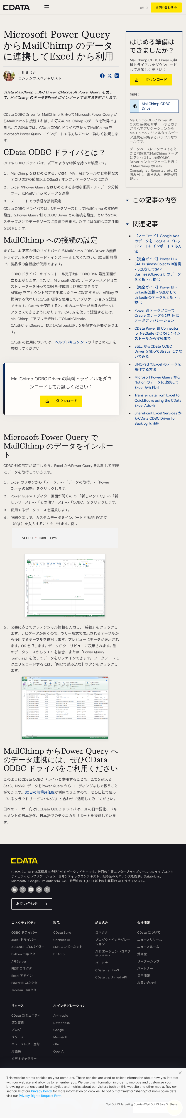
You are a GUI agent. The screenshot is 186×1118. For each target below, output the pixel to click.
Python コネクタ (23, 954)
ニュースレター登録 (25, 1044)
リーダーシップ (148, 961)
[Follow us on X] (109, 75)
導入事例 (17, 1023)
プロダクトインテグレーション (112, 942)
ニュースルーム (148, 947)
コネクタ (101, 932)
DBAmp (59, 954)
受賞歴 (142, 954)
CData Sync (62, 932)
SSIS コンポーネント (68, 947)
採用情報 (143, 976)
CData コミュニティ (26, 1015)
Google (58, 1030)
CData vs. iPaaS (107, 970)
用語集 (16, 1051)
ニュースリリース (149, 940)
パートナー (103, 963)
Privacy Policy (41, 1091)
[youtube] (31, 889)
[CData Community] (47, 889)
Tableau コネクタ (23, 990)
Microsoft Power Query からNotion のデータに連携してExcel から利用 (158, 382)
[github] (39, 889)
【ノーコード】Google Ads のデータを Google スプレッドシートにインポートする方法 (158, 243)
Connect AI (61, 940)
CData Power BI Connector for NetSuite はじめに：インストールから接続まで (158, 333)
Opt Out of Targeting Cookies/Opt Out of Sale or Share (141, 1104)
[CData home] (20, 7)
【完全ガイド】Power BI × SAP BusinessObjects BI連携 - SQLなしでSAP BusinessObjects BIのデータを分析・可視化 (158, 269)
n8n (56, 1044)
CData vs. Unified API (111, 977)
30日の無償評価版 (40, 792)
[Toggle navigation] (46, 7)
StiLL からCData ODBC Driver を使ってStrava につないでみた (158, 351)
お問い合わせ (165, 7)
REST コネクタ (21, 968)
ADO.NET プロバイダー (27, 947)
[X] (23, 889)
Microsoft (60, 1037)
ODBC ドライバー (24, 932)
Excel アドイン (22, 976)
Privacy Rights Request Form (40, 1096)
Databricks (61, 1023)
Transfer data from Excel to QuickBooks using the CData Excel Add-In (158, 400)
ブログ (16, 1030)
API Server (18, 961)
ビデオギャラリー (24, 1059)
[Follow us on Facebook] (102, 75)
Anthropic (60, 1015)
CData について (148, 932)
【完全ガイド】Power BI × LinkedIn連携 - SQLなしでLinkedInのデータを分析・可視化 (158, 295)
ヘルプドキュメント (71, 342)
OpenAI (58, 1051)
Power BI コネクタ (24, 983)
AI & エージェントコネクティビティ (113, 953)
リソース (17, 1037)
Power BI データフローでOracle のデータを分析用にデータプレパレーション (157, 315)
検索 (142, 7)
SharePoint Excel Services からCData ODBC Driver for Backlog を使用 (158, 418)
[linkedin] (14, 889)
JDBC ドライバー (23, 940)
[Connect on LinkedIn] (117, 75)
